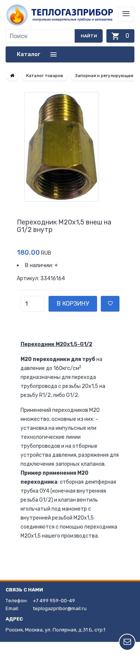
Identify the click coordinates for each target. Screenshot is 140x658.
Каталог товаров (44, 75)
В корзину (73, 303)
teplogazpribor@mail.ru (60, 608)
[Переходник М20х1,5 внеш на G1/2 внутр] (70, 147)
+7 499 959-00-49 (54, 600)
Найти (89, 36)
